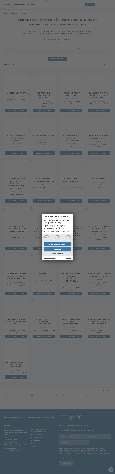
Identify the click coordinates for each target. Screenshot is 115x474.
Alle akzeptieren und (57, 244)
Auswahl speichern (57, 253)
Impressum (68, 258)
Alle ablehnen (57, 249)
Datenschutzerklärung (64, 231)
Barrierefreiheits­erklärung (50, 258)
